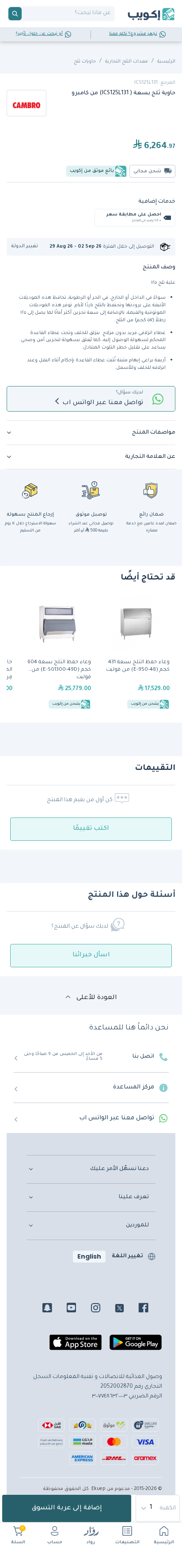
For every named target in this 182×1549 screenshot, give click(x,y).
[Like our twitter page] (126, 1309)
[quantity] (158, 1508)
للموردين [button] (137, 1225)
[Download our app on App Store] (75, 1346)
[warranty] (151, 490)
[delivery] (91, 490)
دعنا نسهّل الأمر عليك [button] (119, 1169)
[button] (27, 246)
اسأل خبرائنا (91, 955)
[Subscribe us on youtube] (78, 1309)
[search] (15, 13)
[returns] (30, 490)
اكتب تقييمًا (91, 828)
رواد (91, 1542)
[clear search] (25, 13)
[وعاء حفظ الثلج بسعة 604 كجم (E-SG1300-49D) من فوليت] (57, 653)
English (89, 1256)
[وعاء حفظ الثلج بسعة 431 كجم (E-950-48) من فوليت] (136, 653)
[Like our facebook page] (150, 1309)
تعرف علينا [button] (134, 1197)
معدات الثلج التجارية (126, 61)
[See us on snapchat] (54, 1309)
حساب (54, 1542)
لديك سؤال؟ (129, 392)
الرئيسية (164, 1542)
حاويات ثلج (85, 61)
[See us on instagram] (102, 1309)
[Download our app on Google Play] (135, 1346)
